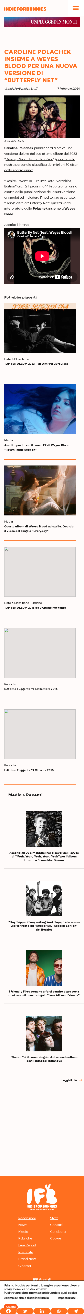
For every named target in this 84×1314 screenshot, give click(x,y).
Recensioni (27, 1218)
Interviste (25, 1252)
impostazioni (66, 1298)
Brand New (27, 1259)
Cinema (24, 1266)
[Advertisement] (42, 1131)
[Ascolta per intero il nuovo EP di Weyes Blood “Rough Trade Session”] (40, 409)
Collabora (58, 1232)
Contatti (56, 1225)
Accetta (11, 1307)
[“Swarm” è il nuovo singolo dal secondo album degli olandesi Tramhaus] (44, 1033)
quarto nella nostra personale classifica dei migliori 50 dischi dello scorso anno (41, 165)
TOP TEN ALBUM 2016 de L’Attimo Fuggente (35, 607)
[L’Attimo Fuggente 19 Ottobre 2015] (40, 734)
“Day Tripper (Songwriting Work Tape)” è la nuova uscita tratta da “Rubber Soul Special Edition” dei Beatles (44, 926)
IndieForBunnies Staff (22, 88)
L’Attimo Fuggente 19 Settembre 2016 (31, 689)
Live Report (27, 1245)
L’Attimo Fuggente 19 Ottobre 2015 (29, 770)
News (22, 1225)
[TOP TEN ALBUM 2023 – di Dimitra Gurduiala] (40, 328)
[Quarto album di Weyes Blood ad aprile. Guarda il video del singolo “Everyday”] (40, 490)
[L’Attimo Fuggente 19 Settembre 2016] (40, 653)
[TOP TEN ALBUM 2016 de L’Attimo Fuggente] (40, 572)
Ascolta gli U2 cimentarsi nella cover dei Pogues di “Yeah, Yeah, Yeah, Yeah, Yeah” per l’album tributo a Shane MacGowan (44, 857)
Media (23, 1232)
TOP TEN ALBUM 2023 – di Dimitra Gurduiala (36, 364)
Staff (54, 1218)
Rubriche (25, 1238)
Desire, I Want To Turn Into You (29, 159)
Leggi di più (69, 1080)
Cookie (55, 1238)
